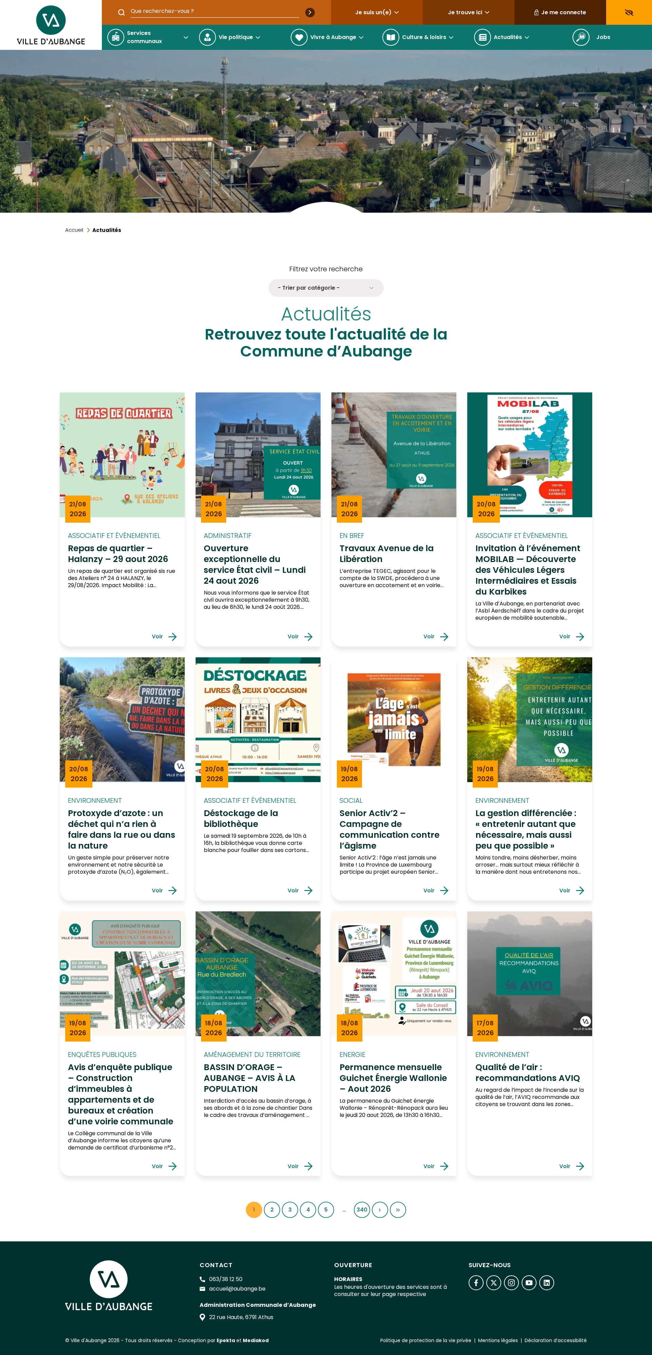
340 (363, 1212)
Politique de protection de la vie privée (425, 1340)
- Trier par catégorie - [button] (309, 288)
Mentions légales (498, 1340)
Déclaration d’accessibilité (556, 1340)
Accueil (74, 229)
